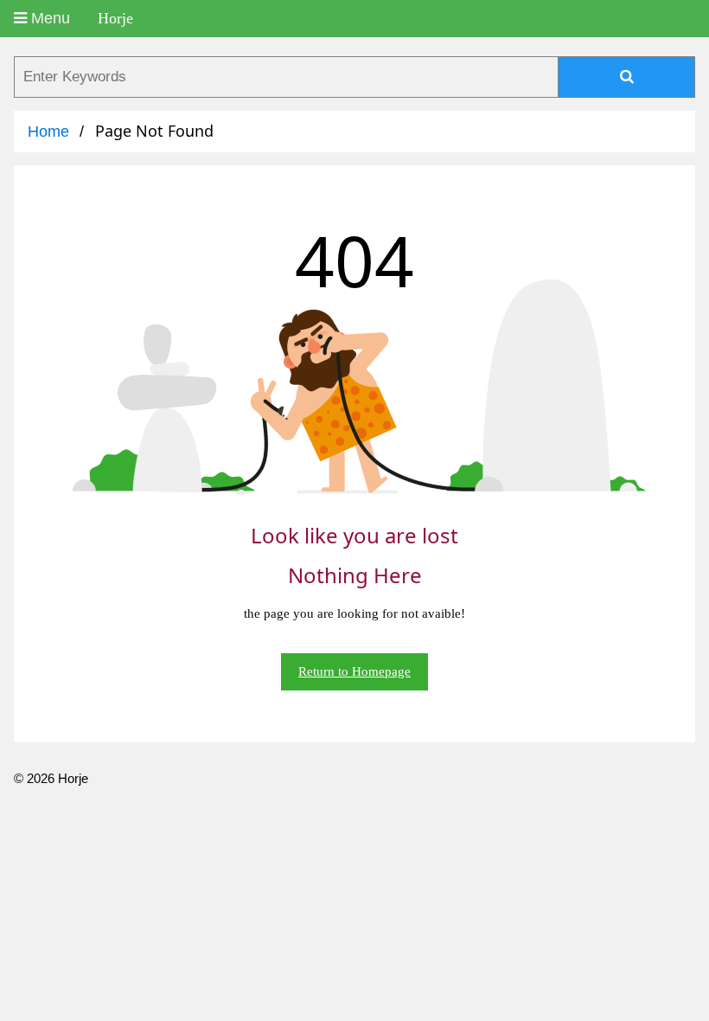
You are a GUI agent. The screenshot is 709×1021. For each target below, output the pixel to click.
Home (48, 131)
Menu (48, 18)
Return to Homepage (354, 671)
